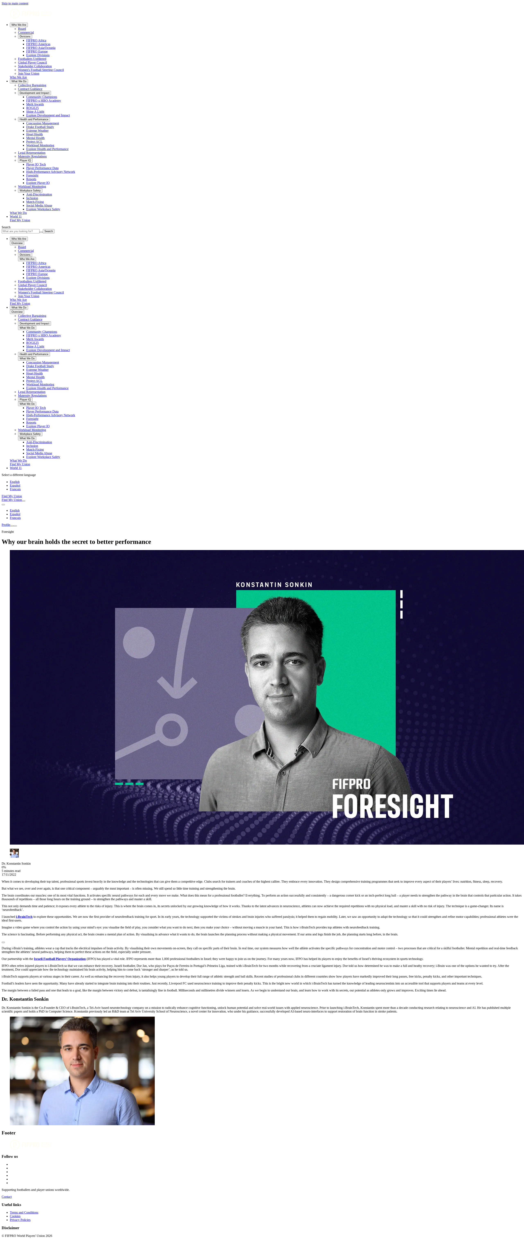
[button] (262, 941)
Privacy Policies (20, 1220)
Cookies (15, 1216)
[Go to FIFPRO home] (262, 14)
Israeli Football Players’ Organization (60, 959)
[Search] (23, 501)
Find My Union (20, 220)
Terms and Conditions (24, 1212)
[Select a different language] (3, 504)
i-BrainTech (24, 916)
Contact (7, 1196)
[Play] (3, 942)
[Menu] (12, 526)
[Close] (15, 526)
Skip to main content (15, 3)
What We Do (18, 81)
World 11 (16, 216)
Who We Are (18, 24)
